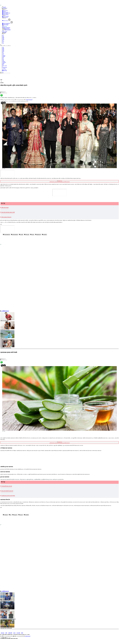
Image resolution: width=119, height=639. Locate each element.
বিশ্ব (2, 40)
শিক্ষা (2, 58)
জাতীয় (3, 36)
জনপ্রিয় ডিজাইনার (15, 234)
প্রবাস (3, 43)
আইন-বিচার (3, 61)
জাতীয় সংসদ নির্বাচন (4, 67)
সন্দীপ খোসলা (27, 234)
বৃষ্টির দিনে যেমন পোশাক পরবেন (4, 338)
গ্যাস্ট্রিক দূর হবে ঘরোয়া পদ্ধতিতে (4, 320)
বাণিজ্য (3, 38)
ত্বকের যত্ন (15, 514)
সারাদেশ (3, 39)
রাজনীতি (3, 37)
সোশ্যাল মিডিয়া (4, 62)
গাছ (10, 514)
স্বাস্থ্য (3, 59)
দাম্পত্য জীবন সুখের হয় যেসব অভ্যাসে (4, 329)
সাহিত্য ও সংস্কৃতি (4, 65)
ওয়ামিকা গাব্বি (39, 234)
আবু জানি (21, 234)
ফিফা (2, 35)
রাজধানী (3, 50)
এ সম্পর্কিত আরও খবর (5, 311)
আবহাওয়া (3, 63)
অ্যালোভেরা (6, 514)
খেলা (2, 42)
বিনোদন (3, 41)
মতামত (3, 57)
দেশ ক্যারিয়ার (3, 68)
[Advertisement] (22, 2)
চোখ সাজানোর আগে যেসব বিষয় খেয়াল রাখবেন (5, 347)
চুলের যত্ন (21, 514)
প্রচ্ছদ (1, 79)
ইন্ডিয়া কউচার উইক (7, 234)
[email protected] (29, 99)
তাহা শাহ (33, 234)
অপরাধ (3, 60)
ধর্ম (2, 66)
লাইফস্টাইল (3, 56)
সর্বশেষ (3, 34)
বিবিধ (2, 64)
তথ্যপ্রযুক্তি (3, 55)
